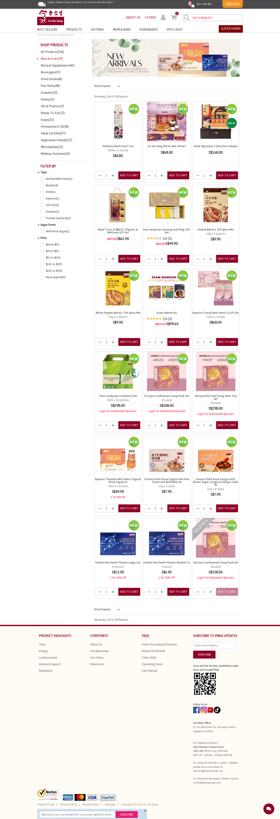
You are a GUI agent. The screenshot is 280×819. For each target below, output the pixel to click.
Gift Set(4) (52, 205)
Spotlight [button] (174, 29)
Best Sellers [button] (47, 29)
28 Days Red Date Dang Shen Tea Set (215, 397)
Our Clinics (96, 657)
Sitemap (110, 804)
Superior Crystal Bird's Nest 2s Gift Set (215, 312)
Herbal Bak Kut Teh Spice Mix (216, 229)
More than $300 (55, 277)
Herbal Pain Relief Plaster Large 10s (117, 562)
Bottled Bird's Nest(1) (59, 178)
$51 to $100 (53, 257)
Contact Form (216, 747)
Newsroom (97, 664)
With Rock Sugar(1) (58, 231)
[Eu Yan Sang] (50, 17)
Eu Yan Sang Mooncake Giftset (167, 146)
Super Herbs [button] (231, 28)
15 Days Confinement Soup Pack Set (166, 396)
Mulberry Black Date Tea (118, 146)
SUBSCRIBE (204, 654)
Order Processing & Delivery (159, 644)
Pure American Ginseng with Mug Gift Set (166, 231)
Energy (43, 651)
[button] (163, 18)
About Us (96, 644)
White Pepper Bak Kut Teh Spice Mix (118, 312)
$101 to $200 (54, 264)
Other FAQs (149, 657)
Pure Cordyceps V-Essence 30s (118, 396)
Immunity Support (50, 664)
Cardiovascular (48, 657)
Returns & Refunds (153, 651)
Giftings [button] (97, 29)
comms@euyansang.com (206, 782)
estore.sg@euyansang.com (208, 771)
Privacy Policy (68, 804)
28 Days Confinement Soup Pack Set (215, 562)
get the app (203, 4)
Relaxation (46, 670)
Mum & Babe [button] (122, 29)
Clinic (42, 644)
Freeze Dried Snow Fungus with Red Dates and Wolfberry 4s (166, 480)
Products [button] (74, 29)
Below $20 (52, 244)
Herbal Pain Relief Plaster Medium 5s (167, 562)
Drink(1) (51, 192)
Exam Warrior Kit (167, 312)
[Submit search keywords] (186, 17)
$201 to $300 (54, 270)
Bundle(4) (52, 185)
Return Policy (90, 804)
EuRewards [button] (149, 29)
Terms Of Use (45, 804)
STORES (150, 17)
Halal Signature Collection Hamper (216, 146)
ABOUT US (133, 17)
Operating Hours (152, 664)
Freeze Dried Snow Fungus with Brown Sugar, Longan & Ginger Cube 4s (215, 481)
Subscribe (126, 814)
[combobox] (213, 17)
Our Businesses (99, 651)
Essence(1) (52, 198)
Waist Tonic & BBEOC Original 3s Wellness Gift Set (118, 231)
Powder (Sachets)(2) (58, 218)
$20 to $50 (52, 251)
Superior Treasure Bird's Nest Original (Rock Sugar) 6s (118, 480)
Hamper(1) (52, 211)
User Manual (149, 670)
